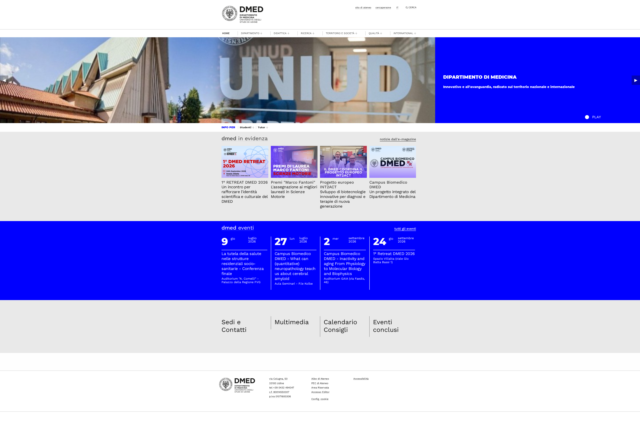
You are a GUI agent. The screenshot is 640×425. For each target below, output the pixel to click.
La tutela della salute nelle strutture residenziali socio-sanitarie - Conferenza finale (243, 263)
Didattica (280, 33)
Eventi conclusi (386, 325)
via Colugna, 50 (278, 378)
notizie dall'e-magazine (398, 139)
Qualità (374, 33)
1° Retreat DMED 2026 (394, 253)
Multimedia (291, 322)
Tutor (261, 127)
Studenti (245, 127)
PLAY (596, 117)
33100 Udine (276, 383)
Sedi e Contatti (234, 325)
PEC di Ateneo (319, 383)
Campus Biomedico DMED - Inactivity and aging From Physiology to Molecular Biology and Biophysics (344, 263)
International (403, 33)
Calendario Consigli (340, 325)
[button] (587, 117)
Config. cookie (319, 399)
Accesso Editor (320, 392)
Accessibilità (360, 378)
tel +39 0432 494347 (281, 387)
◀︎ (4, 80)
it (397, 7)
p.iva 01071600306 (280, 396)
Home (226, 33)
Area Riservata (320, 387)
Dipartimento (250, 33)
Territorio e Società (340, 33)
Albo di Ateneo (320, 378)
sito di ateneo (363, 7)
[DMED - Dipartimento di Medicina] (243, 14)
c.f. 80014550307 (279, 392)
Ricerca (306, 33)
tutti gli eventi (405, 229)
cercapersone (383, 7)
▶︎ (635, 80)
